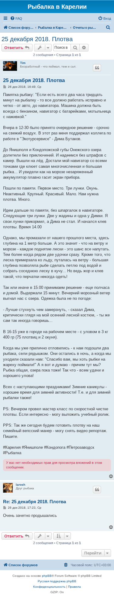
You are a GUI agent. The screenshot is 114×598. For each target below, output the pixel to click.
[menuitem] (16, 18)
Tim (23, 62)
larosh (20, 484)
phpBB (47, 575)
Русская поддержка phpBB (57, 581)
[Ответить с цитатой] (97, 67)
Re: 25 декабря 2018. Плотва (34, 501)
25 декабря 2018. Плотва (37, 39)
